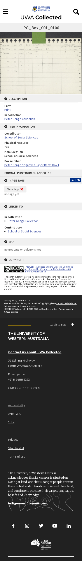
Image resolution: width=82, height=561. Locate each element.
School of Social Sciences (25, 231)
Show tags (13, 189)
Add (74, 180)
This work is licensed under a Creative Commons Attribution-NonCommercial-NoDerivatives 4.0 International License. (48, 269)
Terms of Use (24, 300)
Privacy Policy (10, 300)
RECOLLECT (9, 309)
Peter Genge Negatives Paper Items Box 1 (31, 165)
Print (7, 110)
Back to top (58, 324)
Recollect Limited (49, 309)
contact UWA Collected (66, 303)
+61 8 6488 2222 (19, 379)
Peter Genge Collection (23, 221)
